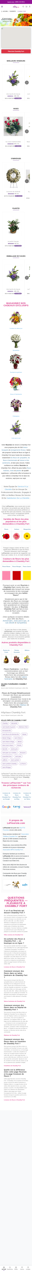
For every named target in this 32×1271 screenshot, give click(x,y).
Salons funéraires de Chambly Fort (14, 1001)
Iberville (4, 749)
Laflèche (4, 760)
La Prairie (23, 763)
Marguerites (27, 529)
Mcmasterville (6, 730)
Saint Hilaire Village (8, 741)
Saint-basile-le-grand (8, 727)
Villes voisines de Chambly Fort (13, 934)
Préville (19, 745)
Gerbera (16, 529)
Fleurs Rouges (16, 566)
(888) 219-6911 (20, 2)
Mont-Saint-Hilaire (7, 745)
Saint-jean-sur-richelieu (9, 752)
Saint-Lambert (15, 760)
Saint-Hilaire (18, 738)
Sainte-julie (14, 749)
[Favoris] (23, 6)
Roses (6, 529)
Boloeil (24, 734)
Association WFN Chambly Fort (13, 849)
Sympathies (21, 623)
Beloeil (20, 741)
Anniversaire (8, 621)
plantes (18, 471)
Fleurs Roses (6, 566)
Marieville (14, 723)
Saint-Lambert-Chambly (9, 763)
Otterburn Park (23, 727)
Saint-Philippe (6, 767)
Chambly (5, 723)
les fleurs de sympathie (19, 458)
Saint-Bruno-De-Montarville (10, 734)
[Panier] (26, 6)
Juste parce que (20, 621)
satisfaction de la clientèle (18, 498)
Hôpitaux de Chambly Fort (12, 1035)
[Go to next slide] (27, 82)
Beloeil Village (6, 738)
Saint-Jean (18, 756)
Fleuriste (13, 11)
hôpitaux (23, 705)
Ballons (27, 650)
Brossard (23, 752)
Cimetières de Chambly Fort (12, 1065)
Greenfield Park (7, 756)
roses (12, 471)
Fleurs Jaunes (27, 566)
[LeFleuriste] (16, 6)
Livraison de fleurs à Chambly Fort (14, 967)
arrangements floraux (18, 450)
